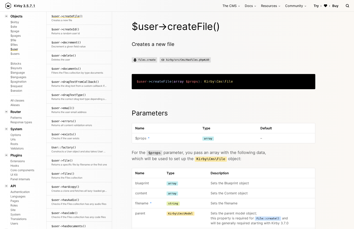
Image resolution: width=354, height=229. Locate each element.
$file (13, 40)
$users (14, 53)
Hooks (14, 165)
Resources (269, 6)
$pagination (18, 81)
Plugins (16, 155)
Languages (17, 196)
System (16, 129)
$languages (18, 77)
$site (13, 26)
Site (13, 210)
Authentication (20, 192)
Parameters (150, 113)
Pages (14, 201)
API (13, 186)
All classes (17, 100)
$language (17, 72)
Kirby (24, 6)
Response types (21, 122)
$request (16, 86)
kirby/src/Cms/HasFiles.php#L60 (187, 59)
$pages (15, 35)
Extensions (17, 161)
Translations (18, 219)
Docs (249, 6)
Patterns (16, 117)
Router (15, 112)
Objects (16, 16)
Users (14, 223)
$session (16, 90)
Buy (335, 6)
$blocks (15, 63)
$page (14, 31)
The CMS (229, 6)
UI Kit (14, 174)
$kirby (14, 22)
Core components (22, 170)
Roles (14, 205)
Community (294, 6)
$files (14, 44)
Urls (13, 139)
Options (15, 135)
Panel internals (20, 179)
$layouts (16, 68)
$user (14, 49)
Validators (17, 148)
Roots (14, 144)
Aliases (15, 105)
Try (316, 6)
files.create (146, 59)
